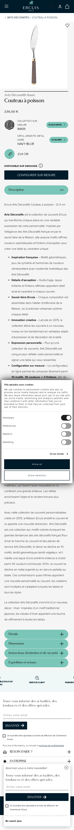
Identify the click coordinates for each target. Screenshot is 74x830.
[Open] (50, 6)
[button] (41, 166)
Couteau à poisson (44, 17)
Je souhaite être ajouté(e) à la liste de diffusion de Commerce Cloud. (36, 737)
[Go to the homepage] (30, 6)
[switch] (66, 426)
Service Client (37, 682)
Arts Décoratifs (18, 17)
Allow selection (37, 475)
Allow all (37, 464)
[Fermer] (66, 768)
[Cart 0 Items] (67, 6)
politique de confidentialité (51, 745)
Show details (57, 454)
